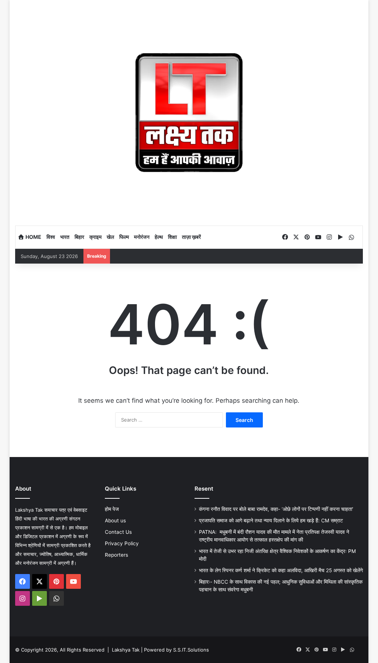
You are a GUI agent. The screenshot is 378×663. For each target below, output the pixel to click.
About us (115, 520)
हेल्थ (159, 237)
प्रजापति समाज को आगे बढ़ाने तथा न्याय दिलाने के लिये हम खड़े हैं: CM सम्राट (271, 520)
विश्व (51, 237)
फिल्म (124, 237)
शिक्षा (172, 237)
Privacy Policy (122, 543)
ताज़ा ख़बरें (191, 237)
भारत (64, 237)
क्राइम (95, 237)
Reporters (116, 555)
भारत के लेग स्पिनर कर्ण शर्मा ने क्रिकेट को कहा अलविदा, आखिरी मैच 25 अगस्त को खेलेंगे (281, 570)
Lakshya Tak (126, 650)
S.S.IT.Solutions (191, 650)
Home (32, 237)
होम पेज (112, 509)
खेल (110, 237)
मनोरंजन (142, 237)
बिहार (79, 237)
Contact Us (118, 532)
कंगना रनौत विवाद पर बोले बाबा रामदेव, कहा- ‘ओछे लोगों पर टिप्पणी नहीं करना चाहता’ (276, 509)
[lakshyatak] (189, 112)
